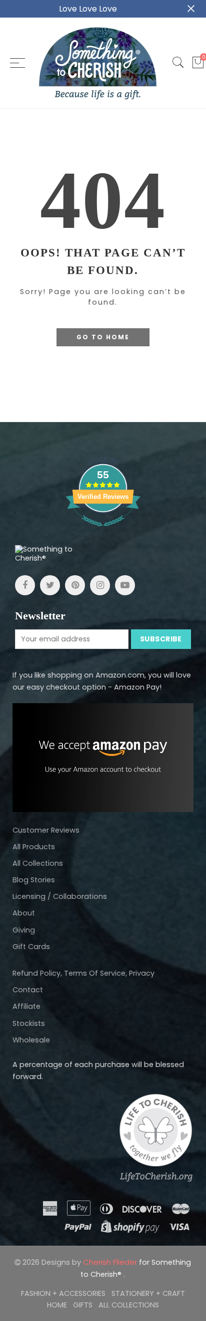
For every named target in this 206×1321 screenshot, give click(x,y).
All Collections (37, 863)
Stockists (28, 1023)
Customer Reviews (46, 830)
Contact (27, 990)
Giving (23, 930)
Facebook (25, 585)
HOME (57, 1305)
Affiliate (26, 1006)
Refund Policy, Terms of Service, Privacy (83, 973)
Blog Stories (33, 880)
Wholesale (31, 1040)
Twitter (50, 585)
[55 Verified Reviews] (103, 531)
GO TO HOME (103, 337)
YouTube (125, 585)
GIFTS (82, 1305)
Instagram (100, 585)
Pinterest (75, 585)
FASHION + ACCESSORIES (63, 1293)
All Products (33, 847)
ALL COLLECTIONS (128, 1305)
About (23, 913)
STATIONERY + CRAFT (148, 1293)
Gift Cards (31, 947)
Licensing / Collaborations (59, 896)
